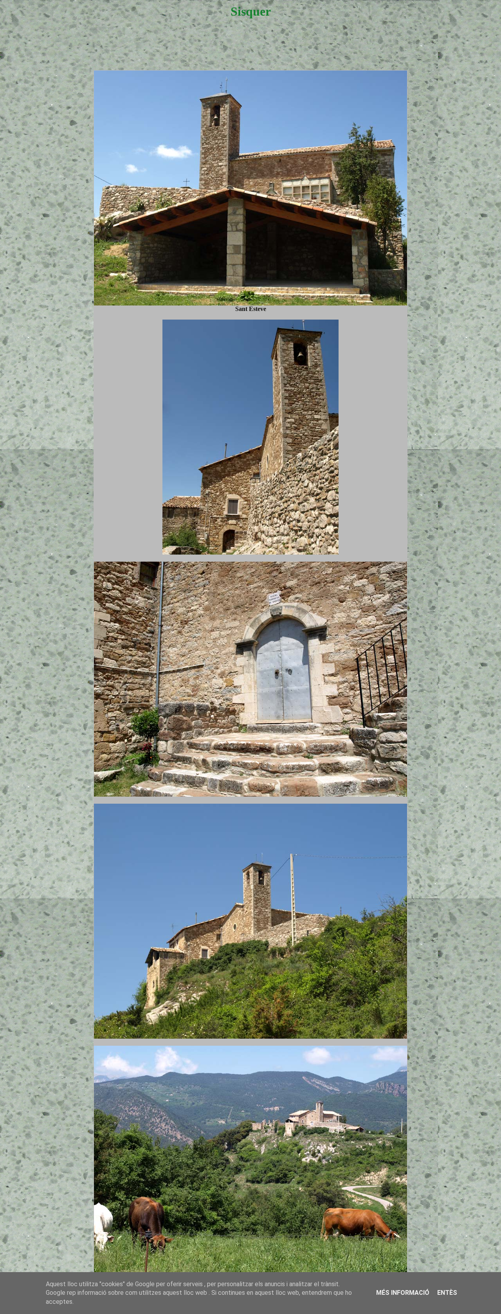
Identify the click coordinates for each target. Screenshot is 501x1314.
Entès (447, 1292)
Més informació (402, 1292)
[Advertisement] (250, 51)
